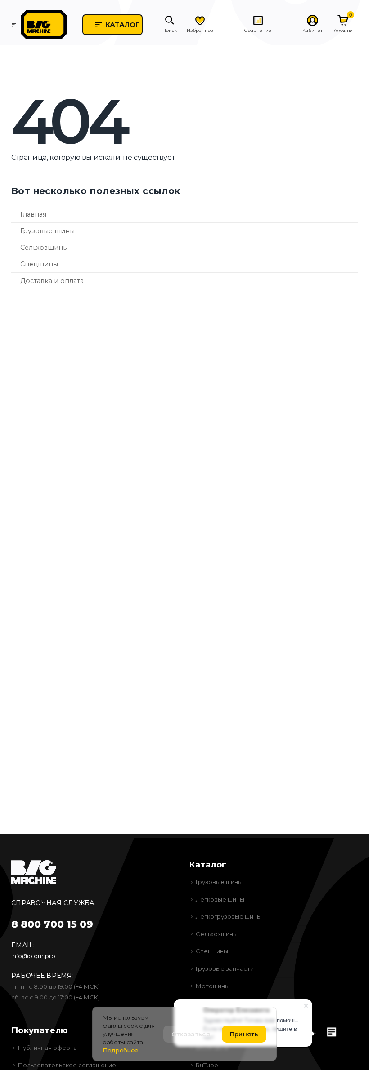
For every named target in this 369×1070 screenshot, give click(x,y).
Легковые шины (220, 899)
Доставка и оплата (52, 281)
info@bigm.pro (33, 955)
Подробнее (121, 1050)
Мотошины (213, 986)
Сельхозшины (44, 247)
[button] (170, 25)
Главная (33, 214)
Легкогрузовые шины (228, 916)
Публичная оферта (47, 1047)
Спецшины (39, 264)
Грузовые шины (47, 231)
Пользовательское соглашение (67, 1065)
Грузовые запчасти (225, 968)
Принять (244, 1034)
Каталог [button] (122, 24)
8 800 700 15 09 (52, 924)
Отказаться (190, 1034)
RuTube (207, 1065)
